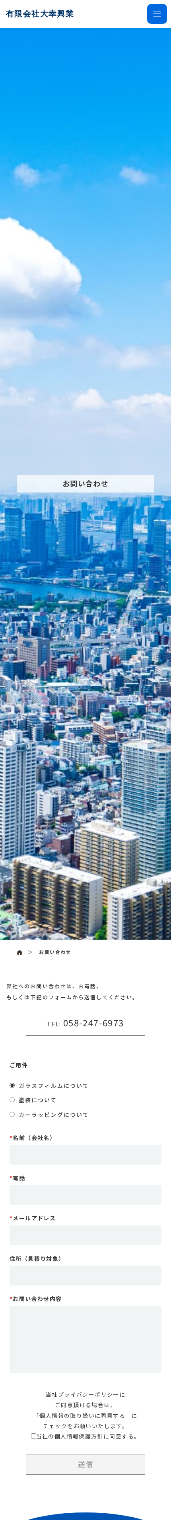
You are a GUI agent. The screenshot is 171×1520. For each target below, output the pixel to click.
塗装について (38, 1100)
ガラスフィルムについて (54, 1086)
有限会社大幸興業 (40, 13)
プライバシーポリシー (88, 1394)
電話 (17, 1178)
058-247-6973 (93, 1022)
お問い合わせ (55, 951)
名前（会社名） (33, 1138)
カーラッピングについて (54, 1115)
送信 (85, 1464)
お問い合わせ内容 (36, 1299)
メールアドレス (33, 1218)
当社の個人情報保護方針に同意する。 (88, 1436)
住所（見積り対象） (37, 1258)
